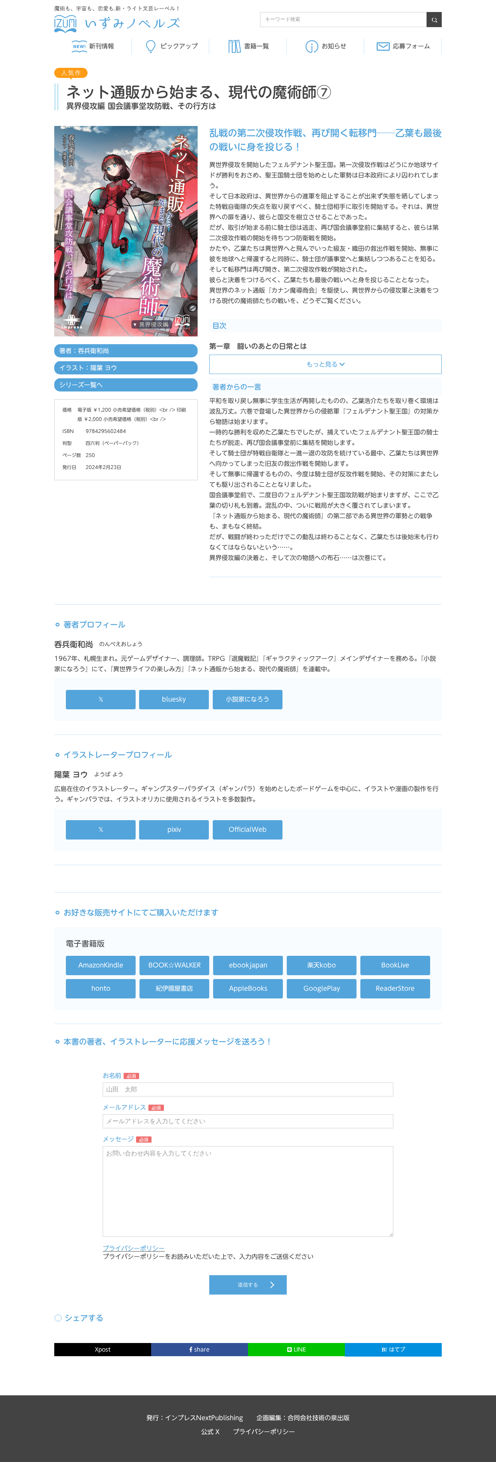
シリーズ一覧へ (81, 385)
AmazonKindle (100, 965)
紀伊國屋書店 (174, 988)
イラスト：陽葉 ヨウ (88, 368)
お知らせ (334, 46)
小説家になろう (247, 699)
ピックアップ (179, 46)
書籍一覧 (256, 46)
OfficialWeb (248, 829)
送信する (248, 1285)
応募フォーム (411, 46)
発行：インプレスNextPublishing (194, 1418)
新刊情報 (101, 46)
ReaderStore (395, 988)
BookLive (395, 965)
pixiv (174, 829)
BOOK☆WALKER (174, 965)
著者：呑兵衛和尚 (84, 351)
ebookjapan (248, 965)
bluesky (174, 699)
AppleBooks (248, 988)
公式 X (210, 1432)
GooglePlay (321, 988)
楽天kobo (321, 965)
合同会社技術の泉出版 (319, 1418)
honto (100, 988)
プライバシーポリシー (134, 1248)
